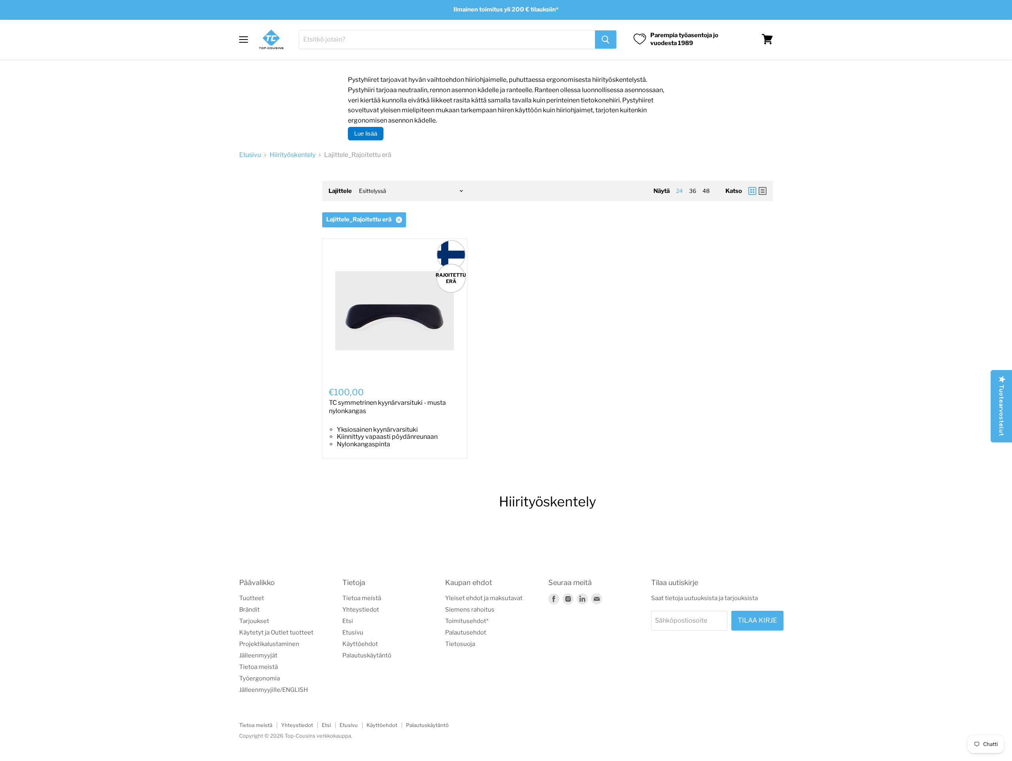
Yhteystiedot (360, 609)
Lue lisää (365, 133)
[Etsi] (605, 39)
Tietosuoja (460, 644)
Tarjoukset (254, 621)
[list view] (763, 191)
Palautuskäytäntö (366, 655)
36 (692, 190)
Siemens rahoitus (470, 609)
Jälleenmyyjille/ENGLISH (273, 689)
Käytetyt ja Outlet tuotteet (276, 632)
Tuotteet (251, 598)
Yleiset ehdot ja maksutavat (484, 598)
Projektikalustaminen (269, 644)
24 (679, 190)
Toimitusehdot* (467, 621)
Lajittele (340, 191)
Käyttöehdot (360, 644)
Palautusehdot (465, 632)
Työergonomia (259, 678)
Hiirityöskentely (292, 155)
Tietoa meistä (258, 666)
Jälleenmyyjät (258, 655)
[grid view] (752, 191)
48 (706, 190)
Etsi (347, 621)
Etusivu (250, 155)
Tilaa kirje (757, 620)
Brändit (249, 609)
